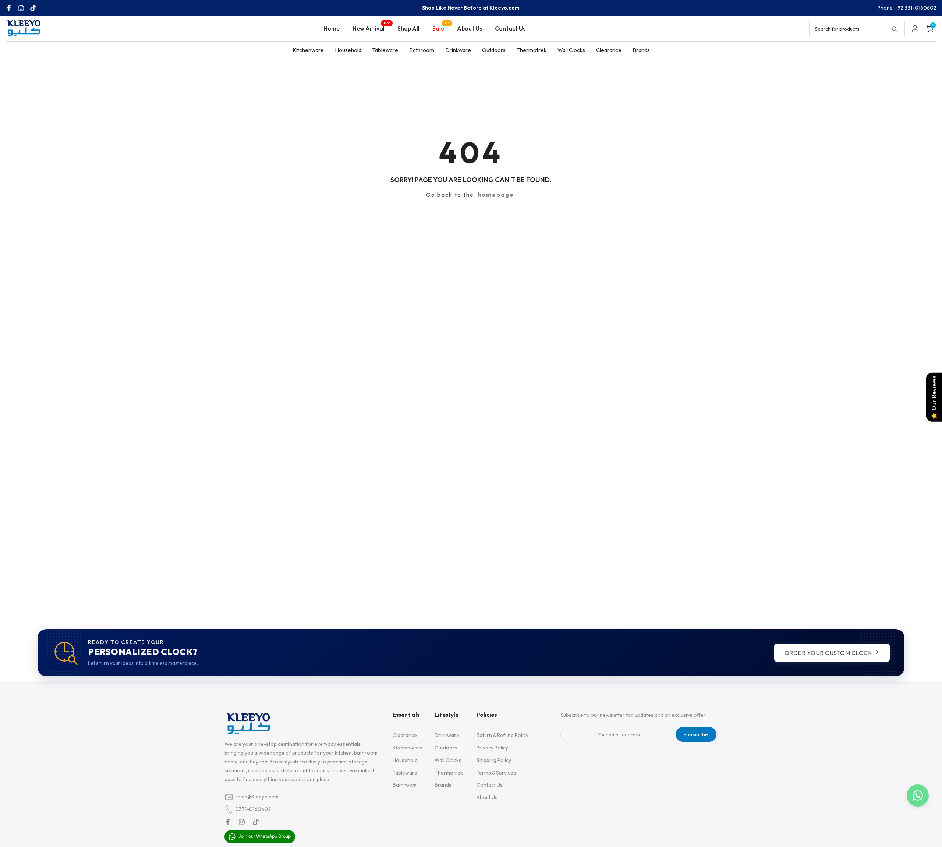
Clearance (608, 49)
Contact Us (510, 28)
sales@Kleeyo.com (257, 796)
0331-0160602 (253, 809)
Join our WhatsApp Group (264, 836)
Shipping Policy (494, 760)
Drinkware (458, 49)
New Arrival (371, 28)
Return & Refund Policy (502, 735)
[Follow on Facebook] (9, 8)
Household (348, 49)
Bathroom (421, 49)
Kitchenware (308, 49)
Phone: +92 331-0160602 (907, 7)
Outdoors (494, 49)
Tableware (385, 49)
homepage (496, 194)
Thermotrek (531, 49)
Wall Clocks (571, 49)
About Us (469, 28)
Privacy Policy (492, 747)
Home (331, 28)
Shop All (408, 28)
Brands (641, 49)
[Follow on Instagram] (21, 8)
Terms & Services (496, 772)
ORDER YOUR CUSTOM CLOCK (829, 652)
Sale (441, 28)
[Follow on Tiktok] (33, 8)
